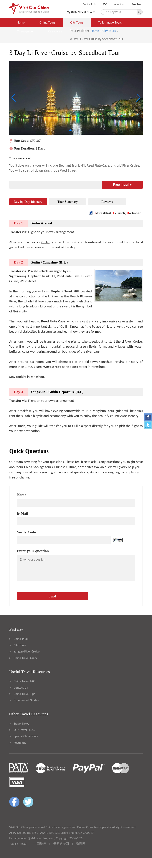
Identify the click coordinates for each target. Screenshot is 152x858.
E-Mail (22, 513)
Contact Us (89, 4)
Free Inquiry (122, 185)
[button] (70, 130)
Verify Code (26, 532)
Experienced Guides (26, 700)
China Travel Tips (24, 694)
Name (21, 495)
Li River (53, 296)
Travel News (21, 723)
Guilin (45, 242)
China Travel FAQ (24, 681)
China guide (25, 31)
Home (21, 22)
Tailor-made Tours (110, 22)
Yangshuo (106, 362)
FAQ (105, 4)
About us (119, 4)
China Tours (47, 22)
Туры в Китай (18, 844)
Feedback (137, 4)
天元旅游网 (61, 844)
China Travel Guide (26, 658)
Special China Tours (26, 736)
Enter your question (33, 551)
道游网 (80, 844)
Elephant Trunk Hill (65, 291)
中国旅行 (40, 844)
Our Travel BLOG (24, 730)
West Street (52, 367)
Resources (55, 31)
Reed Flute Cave (53, 321)
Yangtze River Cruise (26, 651)
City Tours (76, 22)
